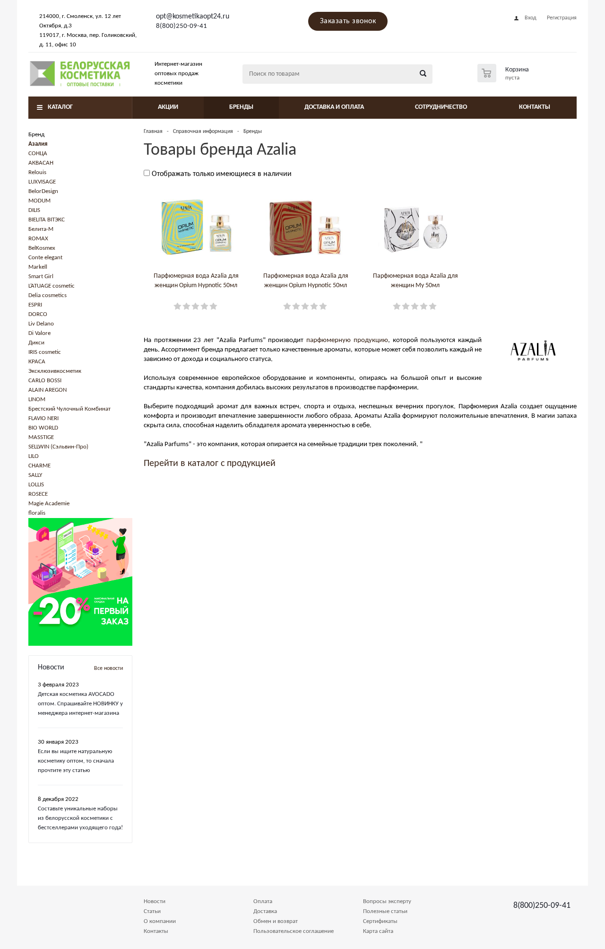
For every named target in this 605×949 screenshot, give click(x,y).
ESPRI (35, 305)
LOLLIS (36, 485)
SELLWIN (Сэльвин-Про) (58, 447)
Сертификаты (380, 921)
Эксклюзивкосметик (54, 371)
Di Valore (39, 333)
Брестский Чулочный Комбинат (69, 409)
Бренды (241, 107)
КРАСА (36, 362)
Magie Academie (48, 504)
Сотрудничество (441, 107)
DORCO (37, 314)
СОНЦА (37, 153)
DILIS (34, 210)
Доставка (265, 911)
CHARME (39, 466)
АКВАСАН (40, 163)
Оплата (262, 901)
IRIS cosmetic (44, 352)
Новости (154, 901)
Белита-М (40, 229)
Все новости (108, 668)
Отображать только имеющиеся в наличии (222, 174)
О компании (160, 921)
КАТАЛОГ (60, 107)
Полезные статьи (385, 911)
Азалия (37, 144)
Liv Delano (41, 324)
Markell (37, 267)
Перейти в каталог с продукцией (210, 463)
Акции (168, 107)
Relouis (37, 172)
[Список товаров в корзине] (504, 79)
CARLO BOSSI (44, 381)
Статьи (152, 911)
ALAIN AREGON (47, 390)
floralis (36, 513)
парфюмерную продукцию (347, 340)
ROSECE (38, 494)
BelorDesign (43, 191)
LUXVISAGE (42, 182)
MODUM (39, 201)
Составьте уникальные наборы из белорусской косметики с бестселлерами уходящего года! (80, 818)
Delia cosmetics (47, 295)
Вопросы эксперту (387, 901)
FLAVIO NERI (43, 418)
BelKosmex (41, 248)
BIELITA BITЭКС (46, 220)
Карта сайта (378, 931)
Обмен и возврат (275, 921)
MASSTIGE (41, 437)
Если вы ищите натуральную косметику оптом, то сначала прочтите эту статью (76, 760)
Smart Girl (40, 276)
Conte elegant (45, 258)
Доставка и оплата (334, 107)
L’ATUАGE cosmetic (51, 286)
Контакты (534, 107)
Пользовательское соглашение (293, 931)
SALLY (35, 475)
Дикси (36, 343)
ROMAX (38, 239)
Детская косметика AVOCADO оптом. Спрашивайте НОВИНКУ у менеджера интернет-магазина (80, 703)
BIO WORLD (43, 428)
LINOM (36, 399)
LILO (33, 456)
